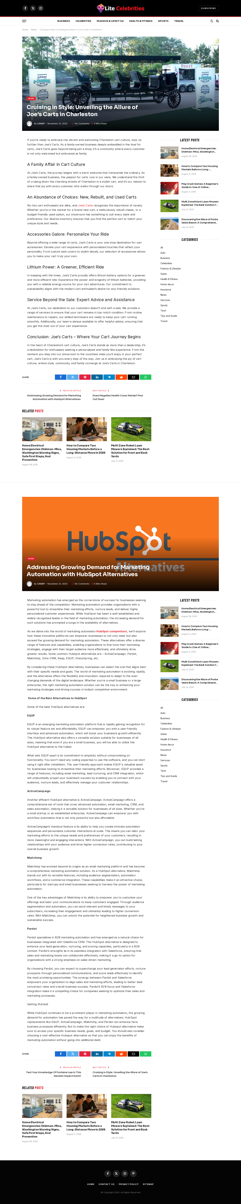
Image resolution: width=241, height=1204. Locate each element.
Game (164, 273)
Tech (163, 310)
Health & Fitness (140, 21)
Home (25, 29)
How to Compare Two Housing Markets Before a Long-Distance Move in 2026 (86, 449)
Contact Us (107, 1184)
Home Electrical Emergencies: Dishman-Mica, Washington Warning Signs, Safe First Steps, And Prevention (42, 453)
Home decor (167, 284)
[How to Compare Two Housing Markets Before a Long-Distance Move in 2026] (87, 429)
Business (63, 21)
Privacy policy (129, 1184)
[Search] (217, 21)
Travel (179, 21)
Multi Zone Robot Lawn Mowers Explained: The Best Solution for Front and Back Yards (130, 451)
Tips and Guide (169, 315)
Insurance (166, 289)
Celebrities (83, 21)
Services (165, 300)
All (162, 247)
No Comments (82, 123)
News (34, 29)
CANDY (41, 123)
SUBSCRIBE (208, 8)
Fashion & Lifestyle (110, 21)
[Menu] (24, 21)
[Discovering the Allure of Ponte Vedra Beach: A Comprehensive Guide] (170, 223)
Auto (163, 252)
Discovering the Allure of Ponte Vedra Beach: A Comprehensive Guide (199, 221)
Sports (163, 21)
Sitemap (148, 1184)
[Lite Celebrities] (120, 8)
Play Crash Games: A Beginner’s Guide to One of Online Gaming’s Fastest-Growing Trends (199, 185)
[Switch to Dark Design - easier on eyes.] (212, 21)
